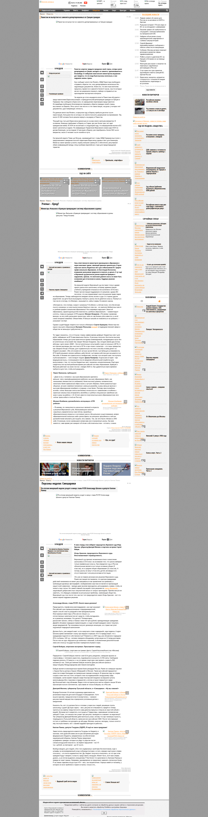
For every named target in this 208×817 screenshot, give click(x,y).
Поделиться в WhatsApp (42, 90)
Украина (67, 10)
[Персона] (140, 308)
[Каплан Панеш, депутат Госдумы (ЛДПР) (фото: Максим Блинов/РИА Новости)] (116, 733)
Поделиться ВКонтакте (42, 72)
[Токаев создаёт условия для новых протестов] (97, 440)
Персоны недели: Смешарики (58, 290)
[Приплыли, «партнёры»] (97, 160)
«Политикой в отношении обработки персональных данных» (114, 809)
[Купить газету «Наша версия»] (69, 3)
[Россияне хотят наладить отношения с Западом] (140, 135)
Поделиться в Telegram (42, 99)
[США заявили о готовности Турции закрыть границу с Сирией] (140, 152)
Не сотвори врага (162, 4)
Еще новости (150, 90)
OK (104, 813)
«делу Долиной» (111, 588)
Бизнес (105, 10)
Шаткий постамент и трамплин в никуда (59, 574)
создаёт (95, 327)
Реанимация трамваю (56, 94)
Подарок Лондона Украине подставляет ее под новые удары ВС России (115, 469)
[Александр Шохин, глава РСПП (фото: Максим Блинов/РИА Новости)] (116, 609)
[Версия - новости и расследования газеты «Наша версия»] (54, 5)
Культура (123, 10)
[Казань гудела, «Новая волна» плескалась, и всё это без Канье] (48, 443)
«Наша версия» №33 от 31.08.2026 (121, 428)
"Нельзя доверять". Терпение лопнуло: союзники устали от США (54, 471)
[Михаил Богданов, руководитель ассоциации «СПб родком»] (114, 403)
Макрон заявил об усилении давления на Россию (83, 471)
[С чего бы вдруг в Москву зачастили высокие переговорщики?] (48, 781)
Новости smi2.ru (46, 478)
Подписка (74, 6)
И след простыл (137, 6)
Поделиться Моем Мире (42, 79)
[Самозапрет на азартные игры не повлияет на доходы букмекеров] (97, 782)
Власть (75, 10)
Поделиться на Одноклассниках (42, 86)
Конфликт (85, 10)
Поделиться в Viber (42, 95)
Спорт (114, 10)
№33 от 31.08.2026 (76, 3)
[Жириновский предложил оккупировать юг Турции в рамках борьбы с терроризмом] (140, 170)
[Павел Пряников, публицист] (114, 373)
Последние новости (150, 14)
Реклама (83, 6)
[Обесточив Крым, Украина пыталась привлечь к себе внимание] (140, 252)
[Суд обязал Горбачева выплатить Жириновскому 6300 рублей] (140, 188)
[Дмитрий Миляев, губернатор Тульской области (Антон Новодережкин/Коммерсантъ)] (116, 694)
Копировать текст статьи (42, 103)
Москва (132, 10)
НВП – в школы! (113, 6)
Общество (96, 10)
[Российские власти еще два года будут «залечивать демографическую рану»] (140, 206)
